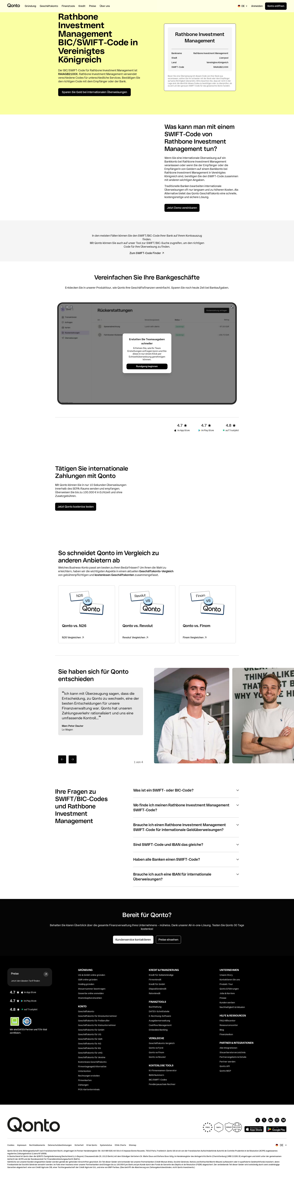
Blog (222, 1030)
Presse (223, 998)
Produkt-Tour (226, 984)
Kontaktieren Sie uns (230, 979)
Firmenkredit (155, 979)
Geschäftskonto (210, 193)
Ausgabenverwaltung (159, 1020)
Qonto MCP (225, 1071)
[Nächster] (73, 759)
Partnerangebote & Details (233, 1057)
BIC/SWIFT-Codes (158, 1079)
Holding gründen (86, 984)
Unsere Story (226, 975)
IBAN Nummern (156, 1075)
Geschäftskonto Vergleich (162, 1043)
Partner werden (227, 1061)
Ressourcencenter (229, 1025)
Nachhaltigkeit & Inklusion (232, 1007)
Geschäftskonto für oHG (90, 1053)
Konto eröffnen (276, 6)
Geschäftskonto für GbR (90, 1039)
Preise (15, 973)
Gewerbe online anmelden (91, 993)
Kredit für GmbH (157, 984)
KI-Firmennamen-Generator (163, 1070)
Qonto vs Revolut (157, 1057)
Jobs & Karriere (227, 993)
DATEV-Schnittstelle (159, 1011)
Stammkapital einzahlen (90, 998)
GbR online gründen (87, 979)
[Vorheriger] (62, 759)
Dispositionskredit (157, 989)
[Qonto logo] (13, 5)
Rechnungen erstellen (89, 1075)
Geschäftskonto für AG (89, 1043)
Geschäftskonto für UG (89, 1034)
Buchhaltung (155, 1007)
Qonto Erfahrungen (229, 989)
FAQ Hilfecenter (228, 1020)
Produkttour (103, 287)
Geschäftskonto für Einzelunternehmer (97, 1016)
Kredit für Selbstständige (161, 975)
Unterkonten (84, 1071)
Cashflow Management (160, 1025)
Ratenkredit (154, 993)
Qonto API (225, 1066)
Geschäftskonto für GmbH (91, 1030)
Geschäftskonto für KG (89, 1048)
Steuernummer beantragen (91, 989)
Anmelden (257, 6)
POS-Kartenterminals (89, 1089)
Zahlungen (83, 1085)
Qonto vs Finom (156, 1052)
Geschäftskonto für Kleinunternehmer (97, 1025)
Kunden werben (227, 1002)
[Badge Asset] (257, 1120)
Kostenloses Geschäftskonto (92, 1062)
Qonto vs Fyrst (156, 1048)
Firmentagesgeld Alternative (92, 1066)
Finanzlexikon (226, 1034)
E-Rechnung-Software (160, 1016)
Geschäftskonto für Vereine (91, 1057)
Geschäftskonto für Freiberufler (94, 1020)
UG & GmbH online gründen (91, 975)
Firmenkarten (85, 1080)
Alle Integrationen (228, 1048)
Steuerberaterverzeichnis (232, 1052)
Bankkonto (170, 161)
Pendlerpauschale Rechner (162, 1084)
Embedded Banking (158, 1030)
